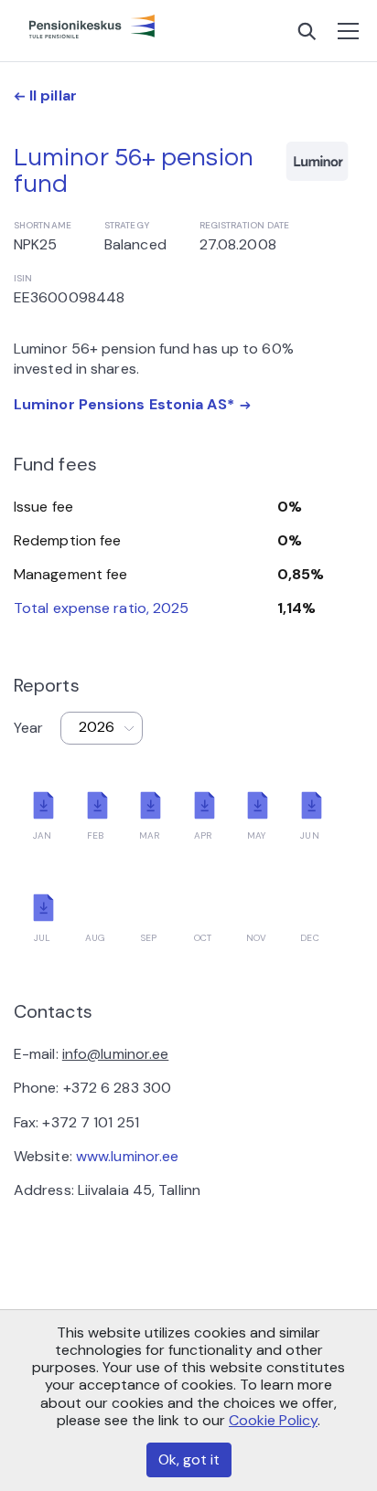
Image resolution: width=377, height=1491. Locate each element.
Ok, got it (189, 1459)
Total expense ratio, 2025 (101, 608)
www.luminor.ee (127, 1156)
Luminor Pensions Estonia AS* (124, 404)
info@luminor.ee (115, 1053)
